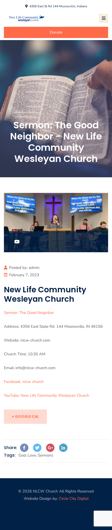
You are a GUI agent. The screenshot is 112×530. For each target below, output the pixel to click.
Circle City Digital (74, 498)
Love (32, 455)
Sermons (45, 455)
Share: (10, 448)
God (22, 455)
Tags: (10, 455)
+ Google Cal (25, 416)
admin (34, 267)
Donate (56, 32)
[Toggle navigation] (103, 18)
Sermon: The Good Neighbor (29, 312)
